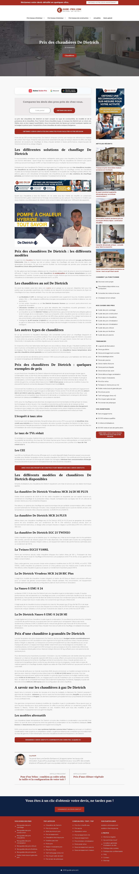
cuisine (48, 288)
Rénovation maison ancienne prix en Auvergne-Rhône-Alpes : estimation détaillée (109, 220)
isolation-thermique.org (109, 828)
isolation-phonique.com (109, 825)
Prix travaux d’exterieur (56, 18)
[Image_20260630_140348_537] (53, 191)
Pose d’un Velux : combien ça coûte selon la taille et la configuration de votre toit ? (42, 778)
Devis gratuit (107, 18)
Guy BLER (32, 756)
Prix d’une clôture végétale (88, 776)
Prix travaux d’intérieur (34, 18)
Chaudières (69, 55)
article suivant (80, 774)
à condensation (59, 273)
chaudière (29, 260)
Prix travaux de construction (79, 18)
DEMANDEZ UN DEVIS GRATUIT (69, 809)
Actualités (97, 18)
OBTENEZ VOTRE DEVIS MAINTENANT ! (102, 2)
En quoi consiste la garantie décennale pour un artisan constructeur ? (106, 194)
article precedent (58, 774)
